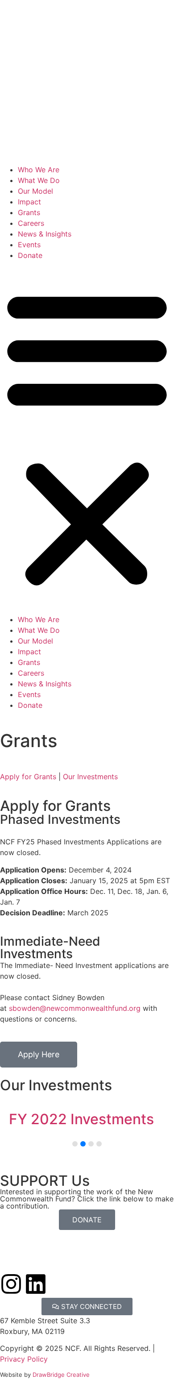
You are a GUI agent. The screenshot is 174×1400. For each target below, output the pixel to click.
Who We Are (38, 169)
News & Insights (44, 233)
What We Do (39, 180)
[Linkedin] (36, 1284)
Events (29, 244)
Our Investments (90, 776)
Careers (31, 223)
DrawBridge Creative (61, 1374)
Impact (29, 201)
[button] (87, 437)
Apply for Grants (28, 776)
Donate (30, 255)
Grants (29, 212)
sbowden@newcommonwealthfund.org (75, 1008)
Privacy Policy (24, 1358)
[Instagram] (11, 1284)
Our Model (35, 191)
